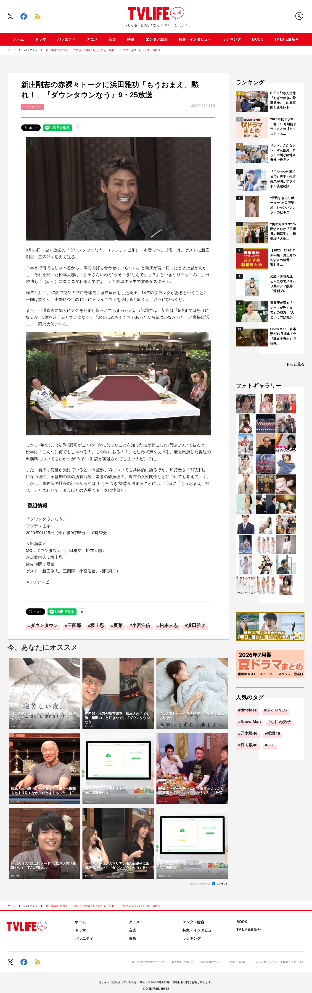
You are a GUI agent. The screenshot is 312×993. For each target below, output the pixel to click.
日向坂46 (249, 745)
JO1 (271, 745)
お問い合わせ (237, 962)
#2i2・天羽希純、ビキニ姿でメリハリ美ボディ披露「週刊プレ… (283, 284)
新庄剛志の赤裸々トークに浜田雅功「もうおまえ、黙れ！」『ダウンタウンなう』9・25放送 (103, 50)
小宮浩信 (141, 625)
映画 (131, 39)
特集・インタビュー (195, 39)
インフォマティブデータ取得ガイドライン (278, 962)
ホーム (18, 39)
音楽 (112, 39)
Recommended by (200, 883)
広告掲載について (211, 962)
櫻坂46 (273, 733)
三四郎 (74, 625)
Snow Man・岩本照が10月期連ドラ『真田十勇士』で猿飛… (283, 336)
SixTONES (277, 710)
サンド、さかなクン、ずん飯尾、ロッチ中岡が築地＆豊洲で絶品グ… (283, 153)
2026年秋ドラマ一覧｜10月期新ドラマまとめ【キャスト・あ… (283, 126)
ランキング (232, 39)
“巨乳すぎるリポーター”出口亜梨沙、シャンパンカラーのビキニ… (283, 205)
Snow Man (251, 721)
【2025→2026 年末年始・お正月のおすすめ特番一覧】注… (283, 257)
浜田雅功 (196, 625)
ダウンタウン (44, 625)
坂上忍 (97, 625)
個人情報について (182, 962)
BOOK (257, 39)
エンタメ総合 (157, 39)
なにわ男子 (281, 721)
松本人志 (169, 625)
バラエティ (66, 39)
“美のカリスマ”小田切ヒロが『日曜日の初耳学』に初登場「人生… (283, 231)
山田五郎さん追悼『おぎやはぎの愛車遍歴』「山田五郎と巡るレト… (283, 100)
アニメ (92, 39)
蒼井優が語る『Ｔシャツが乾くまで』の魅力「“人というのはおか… (283, 310)
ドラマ (40, 39)
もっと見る (295, 364)
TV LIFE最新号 (286, 39)
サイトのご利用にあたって (148, 962)
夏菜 (118, 625)
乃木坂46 (249, 733)
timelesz (249, 710)
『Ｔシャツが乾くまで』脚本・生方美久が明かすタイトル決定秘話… (283, 179)
